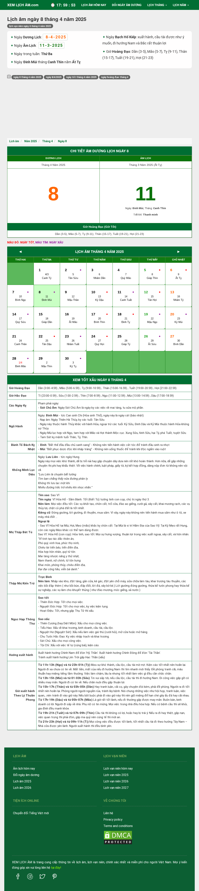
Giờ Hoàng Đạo (19, 388)
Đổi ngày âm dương (26, 775)
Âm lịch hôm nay (24, 768)
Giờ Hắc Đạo (17, 395)
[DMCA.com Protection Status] (118, 837)
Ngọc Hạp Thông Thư (23, 621)
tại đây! (56, 867)
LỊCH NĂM (179, 5)
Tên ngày (44, 499)
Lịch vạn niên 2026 (115, 781)
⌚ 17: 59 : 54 (62, 5)
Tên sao (43, 495)
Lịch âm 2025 (22, 781)
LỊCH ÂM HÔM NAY (93, 5)
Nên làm (44, 504)
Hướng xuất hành (21, 655)
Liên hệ (108, 813)
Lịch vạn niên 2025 (115, 775)
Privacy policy (112, 819)
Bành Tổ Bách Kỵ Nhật (23, 447)
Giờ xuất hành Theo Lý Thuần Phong (24, 695)
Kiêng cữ (44, 512)
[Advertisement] (99, 109)
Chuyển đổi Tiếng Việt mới (31, 813)
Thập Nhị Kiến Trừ (21, 583)
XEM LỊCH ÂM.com (22, 4)
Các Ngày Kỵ (17, 405)
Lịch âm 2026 (22, 788)
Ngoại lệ (44, 521)
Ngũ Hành (16, 426)
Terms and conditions (118, 826)
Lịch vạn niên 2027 (115, 788)
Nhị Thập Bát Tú (20, 532)
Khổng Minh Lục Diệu (23, 472)
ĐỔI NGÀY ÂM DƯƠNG (126, 5)
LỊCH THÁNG (155, 5)
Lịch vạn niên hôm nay (118, 768)
